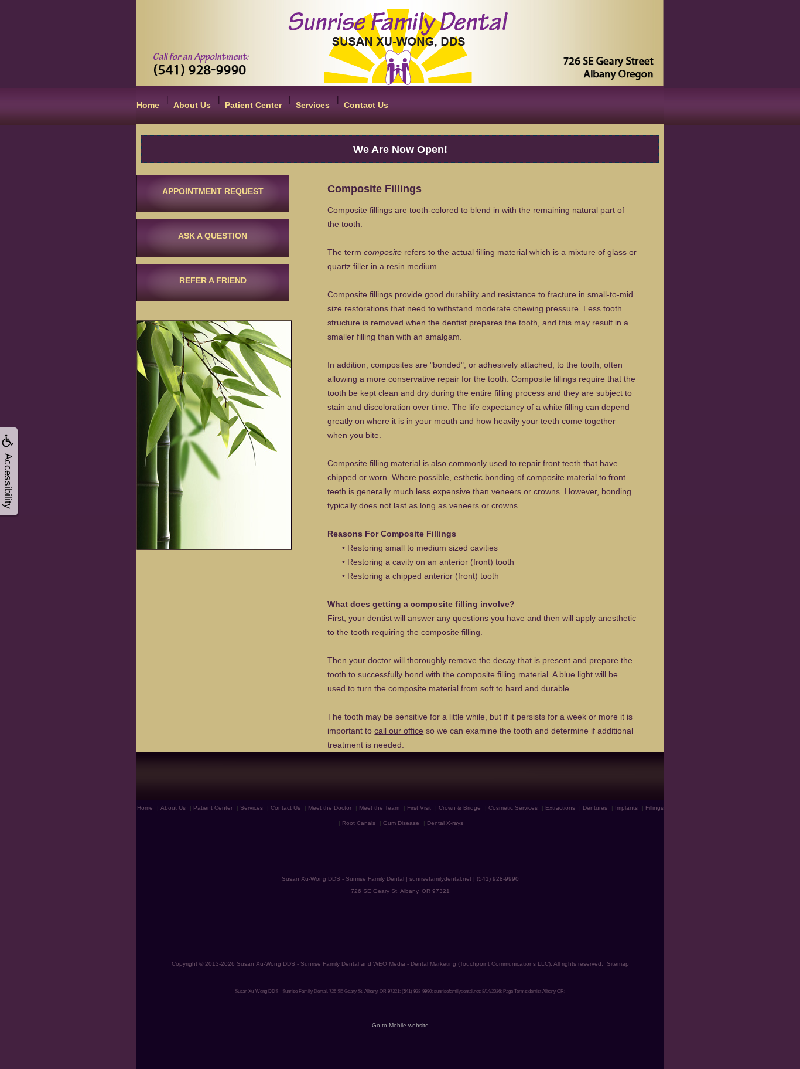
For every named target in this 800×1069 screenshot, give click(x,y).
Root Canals (358, 823)
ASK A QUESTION (212, 235)
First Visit (419, 808)
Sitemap (618, 964)
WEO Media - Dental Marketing (414, 964)
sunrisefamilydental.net (440, 878)
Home (147, 105)
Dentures (595, 808)
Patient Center (253, 105)
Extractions (560, 808)
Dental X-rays (445, 823)
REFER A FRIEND (213, 280)
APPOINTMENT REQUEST (213, 191)
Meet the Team (379, 808)
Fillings (654, 808)
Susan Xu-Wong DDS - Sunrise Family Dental (298, 964)
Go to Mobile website (400, 1025)
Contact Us (366, 105)
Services (313, 105)
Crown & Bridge (460, 808)
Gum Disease (401, 823)
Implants (626, 808)
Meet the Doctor (329, 808)
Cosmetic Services (513, 808)
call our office (398, 730)
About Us (192, 105)
